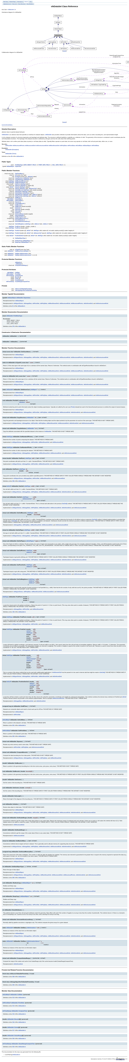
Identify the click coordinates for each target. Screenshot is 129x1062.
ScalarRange (18, 280)
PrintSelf (17, 176)
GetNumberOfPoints (20, 181)
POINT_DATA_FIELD (44, 165)
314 (13, 1006)
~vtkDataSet (18, 264)
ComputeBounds (19, 203)
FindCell (17, 230)
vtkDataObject (87, 145)
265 (13, 877)
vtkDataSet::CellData (16, 994)
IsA (16, 175)
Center (17, 278)
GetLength (18, 211)
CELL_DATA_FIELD (57, 165)
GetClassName (19, 173)
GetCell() (64, 503)
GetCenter (17, 208)
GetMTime (18, 197)
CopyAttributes (19, 179)
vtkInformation (24, 253)
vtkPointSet (8, 145)
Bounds (17, 277)
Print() (73, 407)
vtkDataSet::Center (12, 1027)
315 (13, 1014)
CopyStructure (19, 178)
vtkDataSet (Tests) (10, 153)
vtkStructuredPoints (19, 145)
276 (13, 326)
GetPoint (17, 184)
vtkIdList (34, 194)
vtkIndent (30, 176)
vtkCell (11, 187)
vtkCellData (78, 145)
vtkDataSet (5, 134)
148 (13, 612)
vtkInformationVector (25, 255)
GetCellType (18, 191)
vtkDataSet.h (11, 9)
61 (13, 306)
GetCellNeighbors (20, 224)
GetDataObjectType (20, 238)
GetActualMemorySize (21, 218)
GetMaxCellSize (19, 217)
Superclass (18, 166)
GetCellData (18, 199)
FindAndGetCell (19, 235)
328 (13, 976)
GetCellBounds (19, 190)
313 (13, 997)
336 (13, 481)
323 (13, 1046)
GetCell (17, 187)
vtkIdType (11, 181)
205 (13, 736)
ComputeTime (19, 275)
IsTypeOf (17, 249)
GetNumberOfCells (20, 182)
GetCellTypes (18, 193)
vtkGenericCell (33, 188)
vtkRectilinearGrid (54, 145)
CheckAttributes (19, 220)
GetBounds (18, 205)
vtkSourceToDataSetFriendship (23, 289)
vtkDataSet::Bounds (13, 1019)
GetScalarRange (19, 214)
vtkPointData (71, 145)
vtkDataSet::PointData (17, 1002)
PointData (17, 274)
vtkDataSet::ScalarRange (14, 1035)
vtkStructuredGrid (30, 145)
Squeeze (17, 202)
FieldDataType (19, 165)
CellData (17, 272)
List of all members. (7, 124)
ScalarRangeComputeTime (22, 281)
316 (13, 1022)
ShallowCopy (18, 240)
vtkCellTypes (26, 193)
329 (13, 985)
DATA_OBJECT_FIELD (30, 165)
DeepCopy (18, 242)
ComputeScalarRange (21, 265)
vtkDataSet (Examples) (12, 149)
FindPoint (17, 226)
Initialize (17, 212)
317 (13, 1030)
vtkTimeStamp (10, 275)
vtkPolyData (63, 145)
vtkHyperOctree (18, 303)
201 (13, 725)
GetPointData (18, 200)
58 (11, 156)
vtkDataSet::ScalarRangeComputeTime (23, 1043)
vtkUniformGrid (88, 303)
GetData (17, 253)
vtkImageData (28, 303)
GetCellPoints (19, 194)
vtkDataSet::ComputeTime (19, 1011)
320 (13, 1038)
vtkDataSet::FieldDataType (14, 315)
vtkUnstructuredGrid (42, 145)
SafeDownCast (19, 251)
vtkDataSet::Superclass (23, 297)
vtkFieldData (95, 145)
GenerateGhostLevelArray (22, 221)
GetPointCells (19, 196)
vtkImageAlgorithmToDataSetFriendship (26, 290)
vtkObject (26, 251)
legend (64, 51)
